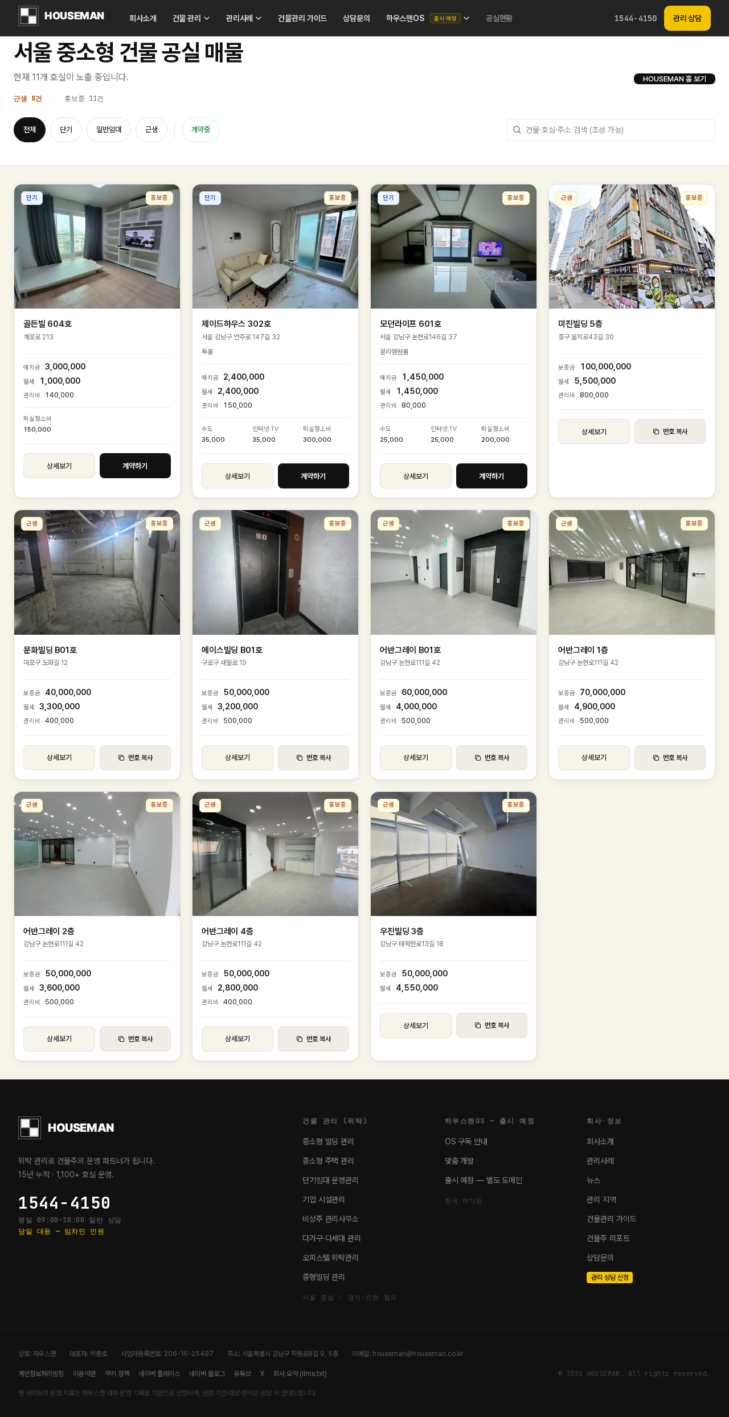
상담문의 (356, 18)
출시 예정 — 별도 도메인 (483, 1180)
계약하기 (135, 466)
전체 (29, 129)
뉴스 (593, 1180)
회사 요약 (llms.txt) (300, 1374)
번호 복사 (675, 432)
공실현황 (499, 18)
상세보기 (59, 466)
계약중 (200, 129)
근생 (151, 129)
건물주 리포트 (608, 1238)
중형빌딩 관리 (323, 1277)
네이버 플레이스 (159, 1374)
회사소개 (142, 18)
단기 (66, 129)
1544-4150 (636, 18)
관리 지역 (601, 1199)
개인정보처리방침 (41, 1374)
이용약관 (84, 1374)
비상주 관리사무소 (330, 1218)
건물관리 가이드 (302, 18)
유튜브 (242, 1374)
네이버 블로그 (207, 1374)
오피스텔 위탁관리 (330, 1257)
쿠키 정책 (117, 1374)
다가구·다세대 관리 (331, 1238)
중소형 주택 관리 (328, 1160)
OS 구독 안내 (466, 1141)
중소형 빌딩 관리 (328, 1141)
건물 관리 (187, 18)
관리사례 (239, 18)
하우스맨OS (421, 18)
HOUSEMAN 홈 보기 (674, 79)
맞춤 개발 (459, 1160)
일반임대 (108, 129)
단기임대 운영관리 (330, 1180)
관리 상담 (687, 18)
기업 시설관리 (323, 1199)
